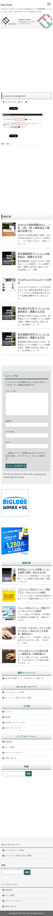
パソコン (8, 712)
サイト (8, 442)
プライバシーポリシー (14, 753)
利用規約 (8, 742)
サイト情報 (9, 747)
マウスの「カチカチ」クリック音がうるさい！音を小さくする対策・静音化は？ (34, 631)
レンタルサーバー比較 (14, 692)
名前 (8, 421)
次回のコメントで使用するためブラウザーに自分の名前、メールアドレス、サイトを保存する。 (25, 456)
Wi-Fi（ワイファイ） (14, 728)
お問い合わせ (10, 758)
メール (9, 432)
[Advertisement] (26, 62)
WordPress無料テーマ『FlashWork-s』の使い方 (24, 678)
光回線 (7, 717)
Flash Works (6, 5)
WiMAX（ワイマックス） (15, 723)
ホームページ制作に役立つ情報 (18, 698)
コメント (10, 391)
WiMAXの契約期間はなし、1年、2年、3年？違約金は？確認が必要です (34, 227)
